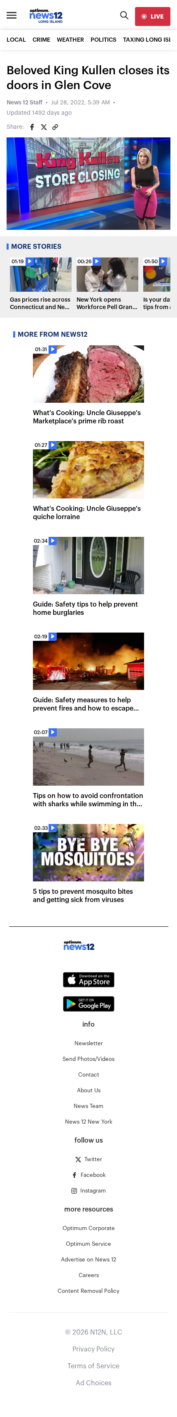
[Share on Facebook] (32, 127)
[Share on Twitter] (43, 127)
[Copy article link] (55, 127)
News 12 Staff (24, 103)
